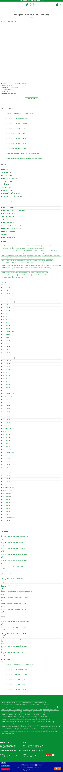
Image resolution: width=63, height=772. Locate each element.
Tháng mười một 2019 (7, 487)
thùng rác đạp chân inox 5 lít (38, 274)
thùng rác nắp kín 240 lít (27, 270)
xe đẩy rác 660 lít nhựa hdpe (8, 733)
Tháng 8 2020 (5, 461)
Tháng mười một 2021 (7, 428)
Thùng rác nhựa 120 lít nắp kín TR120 (16, 143)
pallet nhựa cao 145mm (52, 707)
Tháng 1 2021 (5, 446)
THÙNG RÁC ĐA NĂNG (7, 178)
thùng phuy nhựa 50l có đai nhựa (42, 262)
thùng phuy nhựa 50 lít (26, 711)
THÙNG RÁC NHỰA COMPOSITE (10, 202)
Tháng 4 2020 (5, 473)
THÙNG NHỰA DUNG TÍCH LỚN (10, 196)
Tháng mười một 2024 (7, 331)
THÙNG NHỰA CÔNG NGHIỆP (9, 228)
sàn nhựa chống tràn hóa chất (16, 262)
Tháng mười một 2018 (7, 517)
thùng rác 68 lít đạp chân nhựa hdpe (52, 711)
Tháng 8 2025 (5, 310)
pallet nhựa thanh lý (37, 709)
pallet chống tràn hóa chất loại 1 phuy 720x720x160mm (14, 255)
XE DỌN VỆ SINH (6, 175)
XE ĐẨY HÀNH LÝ (6, 199)
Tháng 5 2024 (5, 343)
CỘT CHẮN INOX (6, 181)
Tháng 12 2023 (5, 355)
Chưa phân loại (5, 172)
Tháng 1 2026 (5, 296)
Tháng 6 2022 (5, 408)
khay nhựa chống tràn (15, 702)
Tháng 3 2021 (5, 443)
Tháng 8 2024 (5, 334)
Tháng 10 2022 (5, 396)
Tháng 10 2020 (5, 455)
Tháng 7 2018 (5, 520)
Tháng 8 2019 (5, 496)
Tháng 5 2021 (5, 437)
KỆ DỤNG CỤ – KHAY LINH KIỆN (10, 225)
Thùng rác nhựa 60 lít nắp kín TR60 (15, 133)
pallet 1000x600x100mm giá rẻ (43, 704)
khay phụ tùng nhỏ (17, 248)
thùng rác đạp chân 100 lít (54, 726)
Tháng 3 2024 (5, 349)
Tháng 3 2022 (5, 417)
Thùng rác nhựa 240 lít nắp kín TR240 (16, 148)
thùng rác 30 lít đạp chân (19, 265)
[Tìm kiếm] (57, 4)
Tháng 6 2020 (5, 467)
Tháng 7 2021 (5, 434)
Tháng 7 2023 (5, 369)
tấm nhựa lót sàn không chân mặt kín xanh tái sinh (12, 731)
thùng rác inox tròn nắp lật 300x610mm (10, 721)
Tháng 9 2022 (5, 399)
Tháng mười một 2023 (7, 358)
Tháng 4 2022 (5, 414)
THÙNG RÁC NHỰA (6, 190)
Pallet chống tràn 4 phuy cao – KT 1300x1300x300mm (20, 113)
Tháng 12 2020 (5, 449)
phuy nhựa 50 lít (5, 262)
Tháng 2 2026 (5, 293)
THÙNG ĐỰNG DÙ (6, 205)
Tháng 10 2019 (5, 490)
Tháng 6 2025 (5, 316)
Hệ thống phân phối (28, 767)
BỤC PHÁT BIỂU (5, 187)
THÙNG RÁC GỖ (6, 169)
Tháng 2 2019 (5, 514)
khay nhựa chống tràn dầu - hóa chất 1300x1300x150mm (14, 704)
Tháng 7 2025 (5, 313)
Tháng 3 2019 (5, 511)
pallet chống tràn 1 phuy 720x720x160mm (49, 250)
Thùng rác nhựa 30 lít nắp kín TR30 (15, 128)
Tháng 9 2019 (5, 493)
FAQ (45, 767)
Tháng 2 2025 (5, 328)
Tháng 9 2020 (5, 458)
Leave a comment (58, 103)
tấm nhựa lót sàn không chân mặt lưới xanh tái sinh (35, 731)
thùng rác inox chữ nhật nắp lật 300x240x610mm (12, 716)
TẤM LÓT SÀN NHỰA (7, 213)
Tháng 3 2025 (5, 325)
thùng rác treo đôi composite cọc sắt (39, 272)
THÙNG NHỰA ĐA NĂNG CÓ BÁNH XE (12, 211)
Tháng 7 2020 (5, 464)
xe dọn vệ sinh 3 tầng (52, 731)
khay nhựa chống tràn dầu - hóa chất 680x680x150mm (34, 702)
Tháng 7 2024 (5, 337)
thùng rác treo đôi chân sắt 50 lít (23, 272)
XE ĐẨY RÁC (4, 184)
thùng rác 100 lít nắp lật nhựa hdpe (9, 714)
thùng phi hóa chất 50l (29, 262)
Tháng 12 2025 (5, 299)
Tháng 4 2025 (5, 322)
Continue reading (31, 98)
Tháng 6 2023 (5, 372)
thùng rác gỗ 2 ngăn (40, 714)
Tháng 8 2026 (5, 287)
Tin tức (37, 767)
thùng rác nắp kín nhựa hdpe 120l (41, 270)
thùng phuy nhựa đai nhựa (7, 265)
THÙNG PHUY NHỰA (7, 231)
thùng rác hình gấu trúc (18, 267)
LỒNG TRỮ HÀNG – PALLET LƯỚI (10, 216)
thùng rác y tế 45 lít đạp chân (24, 274)
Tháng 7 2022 (5, 405)
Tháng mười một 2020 (7, 452)
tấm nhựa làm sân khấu (6, 277)
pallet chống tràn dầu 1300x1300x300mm (28, 253)
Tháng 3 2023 (5, 381)
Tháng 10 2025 (5, 304)
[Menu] (2, 5)
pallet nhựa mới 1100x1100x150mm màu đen (12, 709)
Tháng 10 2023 (5, 361)
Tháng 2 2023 (5, 384)
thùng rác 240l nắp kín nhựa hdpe (53, 265)
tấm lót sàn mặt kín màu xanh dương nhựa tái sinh (28, 728)
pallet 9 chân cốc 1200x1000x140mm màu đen (32, 248)
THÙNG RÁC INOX (6, 208)
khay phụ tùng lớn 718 (6, 248)
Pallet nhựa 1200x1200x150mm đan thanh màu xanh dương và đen (24, 158)
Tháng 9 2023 (5, 363)
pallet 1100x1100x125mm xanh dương (30, 250)
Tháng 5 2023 (5, 375)
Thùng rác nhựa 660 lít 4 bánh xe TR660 (16, 118)
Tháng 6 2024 (5, 340)
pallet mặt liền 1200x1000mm (34, 255)
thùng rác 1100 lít (22, 714)
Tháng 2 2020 (5, 478)
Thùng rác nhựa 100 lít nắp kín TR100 (16, 138)
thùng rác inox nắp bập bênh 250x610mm (27, 719)
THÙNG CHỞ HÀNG (7, 222)
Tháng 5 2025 (5, 319)
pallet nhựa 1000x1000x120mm (22, 707)
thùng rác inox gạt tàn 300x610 (31, 267)
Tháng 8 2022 (5, 402)
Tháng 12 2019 (5, 484)
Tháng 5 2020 (5, 470)
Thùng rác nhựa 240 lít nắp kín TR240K (16, 123)
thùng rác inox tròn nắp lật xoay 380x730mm (30, 721)
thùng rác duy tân (31, 714)
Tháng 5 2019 (5, 505)
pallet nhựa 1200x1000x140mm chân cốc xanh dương (13, 260)
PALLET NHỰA (5, 219)
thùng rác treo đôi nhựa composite (9, 274)
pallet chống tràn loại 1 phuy (8, 707)
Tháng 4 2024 (5, 346)
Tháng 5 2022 (5, 411)
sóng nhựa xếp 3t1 (6, 711)
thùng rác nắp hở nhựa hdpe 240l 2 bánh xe (11, 270)
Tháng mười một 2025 (7, 302)
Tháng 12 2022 (5, 390)
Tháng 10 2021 (5, 431)
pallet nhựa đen (49, 260)
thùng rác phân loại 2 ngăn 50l (8, 272)
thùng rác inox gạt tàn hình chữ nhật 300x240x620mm (36, 716)
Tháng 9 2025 (5, 307)
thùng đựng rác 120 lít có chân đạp (9, 728)
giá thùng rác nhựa (6, 702)
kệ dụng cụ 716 (31, 704)
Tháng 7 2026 (5, 290)
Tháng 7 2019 (5, 499)
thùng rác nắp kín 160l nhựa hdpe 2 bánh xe (11, 726)
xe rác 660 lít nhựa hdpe (18, 277)
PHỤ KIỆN (4, 234)
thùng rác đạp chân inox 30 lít (51, 274)
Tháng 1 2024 (5, 352)
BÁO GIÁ (58, 768)
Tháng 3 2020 (5, 476)
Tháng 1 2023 (5, 387)
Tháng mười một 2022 (7, 393)
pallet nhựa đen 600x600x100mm (50, 709)
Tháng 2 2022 (5, 420)
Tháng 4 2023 (5, 378)
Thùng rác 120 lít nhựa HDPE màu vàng (31, 15)
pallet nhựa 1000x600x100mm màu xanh (51, 255)
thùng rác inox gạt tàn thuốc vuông (9, 719)
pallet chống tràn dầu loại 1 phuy (46, 253)
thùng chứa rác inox (15, 711)
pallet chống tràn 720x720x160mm (9, 253)
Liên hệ (41, 767)
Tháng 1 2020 (5, 481)
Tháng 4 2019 (5, 508)
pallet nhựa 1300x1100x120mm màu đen (36, 260)
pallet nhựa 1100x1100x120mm (38, 707)
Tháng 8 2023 (5, 366)
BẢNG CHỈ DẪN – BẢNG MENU (10, 193)
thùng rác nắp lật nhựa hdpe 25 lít (29, 726)
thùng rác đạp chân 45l (43, 726)
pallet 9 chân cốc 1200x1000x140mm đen (11, 250)
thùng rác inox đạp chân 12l (47, 721)
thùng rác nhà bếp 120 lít (44, 267)
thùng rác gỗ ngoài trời (6, 267)
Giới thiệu (19, 767)
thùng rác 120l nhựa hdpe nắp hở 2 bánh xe (35, 265)
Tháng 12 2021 (5, 425)
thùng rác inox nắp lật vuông (43, 719)
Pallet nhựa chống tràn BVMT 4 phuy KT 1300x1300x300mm (22, 153)
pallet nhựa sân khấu (27, 709)
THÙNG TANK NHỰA (7, 237)
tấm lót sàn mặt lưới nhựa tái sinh (48, 728)
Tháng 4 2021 (5, 440)
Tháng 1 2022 (5, 422)
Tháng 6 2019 (5, 502)
